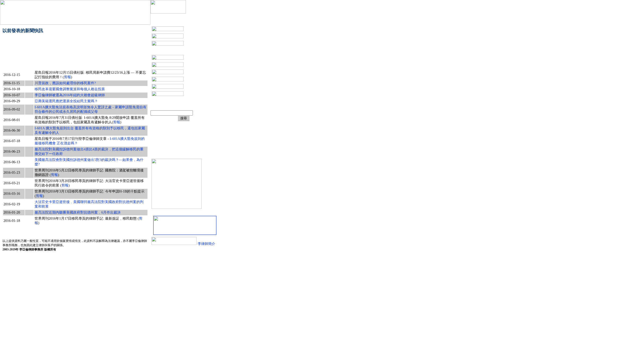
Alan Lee (173, 142)
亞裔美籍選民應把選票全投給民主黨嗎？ (66, 101)
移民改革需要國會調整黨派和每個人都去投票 (70, 89)
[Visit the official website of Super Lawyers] (173, 153)
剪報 (67, 77)
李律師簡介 (206, 244)
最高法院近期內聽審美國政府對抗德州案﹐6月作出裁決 (78, 212)
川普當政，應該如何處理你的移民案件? (65, 83)
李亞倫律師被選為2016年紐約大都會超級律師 (70, 95)
